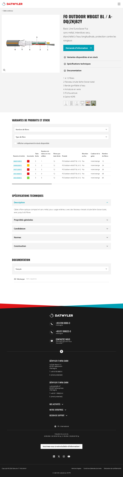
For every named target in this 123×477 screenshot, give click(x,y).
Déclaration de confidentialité (112, 468)
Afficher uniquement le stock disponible (33, 143)
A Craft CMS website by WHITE (61, 473)
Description (19, 202)
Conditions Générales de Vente (92, 468)
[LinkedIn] (54, 456)
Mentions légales (76, 468)
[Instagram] (64, 456)
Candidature (19, 228)
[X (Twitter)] (59, 456)
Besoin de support (56, 415)
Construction (20, 246)
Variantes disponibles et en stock (82, 57)
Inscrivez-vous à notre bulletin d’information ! (61, 446)
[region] (61, 167)
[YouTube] (69, 456)
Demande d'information (77, 48)
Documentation (74, 70)
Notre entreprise (56, 410)
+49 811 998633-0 (57, 393)
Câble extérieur (8, 11)
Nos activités (54, 404)
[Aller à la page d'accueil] (12, 4)
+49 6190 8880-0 (56, 371)
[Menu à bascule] (119, 4)
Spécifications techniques (79, 63)
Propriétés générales (23, 219)
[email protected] (56, 375)
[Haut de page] (61, 351)
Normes (17, 237)
